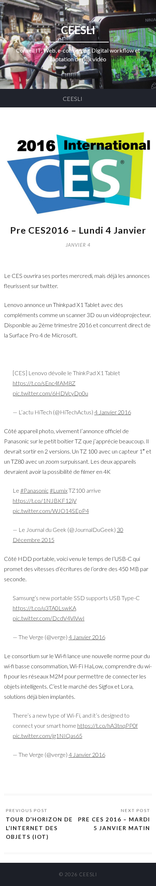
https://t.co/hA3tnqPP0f (107, 725)
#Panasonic (34, 490)
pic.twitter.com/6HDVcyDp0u (50, 393)
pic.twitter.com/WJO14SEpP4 (51, 510)
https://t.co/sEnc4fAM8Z (44, 383)
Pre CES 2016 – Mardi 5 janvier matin (114, 823)
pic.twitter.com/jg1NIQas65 (47, 735)
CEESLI (72, 98)
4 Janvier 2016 (112, 412)
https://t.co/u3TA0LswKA (44, 607)
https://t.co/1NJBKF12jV (45, 500)
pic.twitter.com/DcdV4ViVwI (49, 618)
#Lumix (58, 490)
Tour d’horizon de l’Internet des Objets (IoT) (39, 828)
